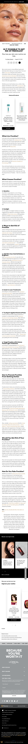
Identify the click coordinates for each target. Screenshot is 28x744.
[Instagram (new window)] (4, 701)
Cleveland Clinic (18, 139)
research (17, 244)
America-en (6, 727)
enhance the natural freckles (18, 473)
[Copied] (14, 63)
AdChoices (20, 735)
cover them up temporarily (8, 242)
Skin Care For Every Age (17, 43)
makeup (3, 628)
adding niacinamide (13, 423)
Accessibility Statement (6, 718)
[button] (1, 133)
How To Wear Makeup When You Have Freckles (9, 635)
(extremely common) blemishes (9, 75)
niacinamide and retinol (9, 257)
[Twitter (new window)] (9, 701)
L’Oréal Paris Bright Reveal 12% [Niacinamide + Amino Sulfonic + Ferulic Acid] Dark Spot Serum (13, 425)
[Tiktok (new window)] (17, 701)
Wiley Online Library (12, 214)
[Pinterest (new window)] (12, 701)
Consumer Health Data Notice (7, 714)
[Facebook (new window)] (2, 701)
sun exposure (20, 85)
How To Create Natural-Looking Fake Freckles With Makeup (12, 637)
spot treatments (11, 285)
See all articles (5, 574)
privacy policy (6, 736)
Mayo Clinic (13, 146)
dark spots (7, 72)
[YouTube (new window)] (7, 701)
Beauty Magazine (6, 43)
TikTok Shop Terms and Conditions (8, 712)
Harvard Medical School (8, 388)
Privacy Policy (4, 716)
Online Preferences (5, 720)
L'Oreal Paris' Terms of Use (6, 691)
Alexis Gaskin (10, 59)
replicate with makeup (7, 232)
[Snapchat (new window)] (14, 701)
